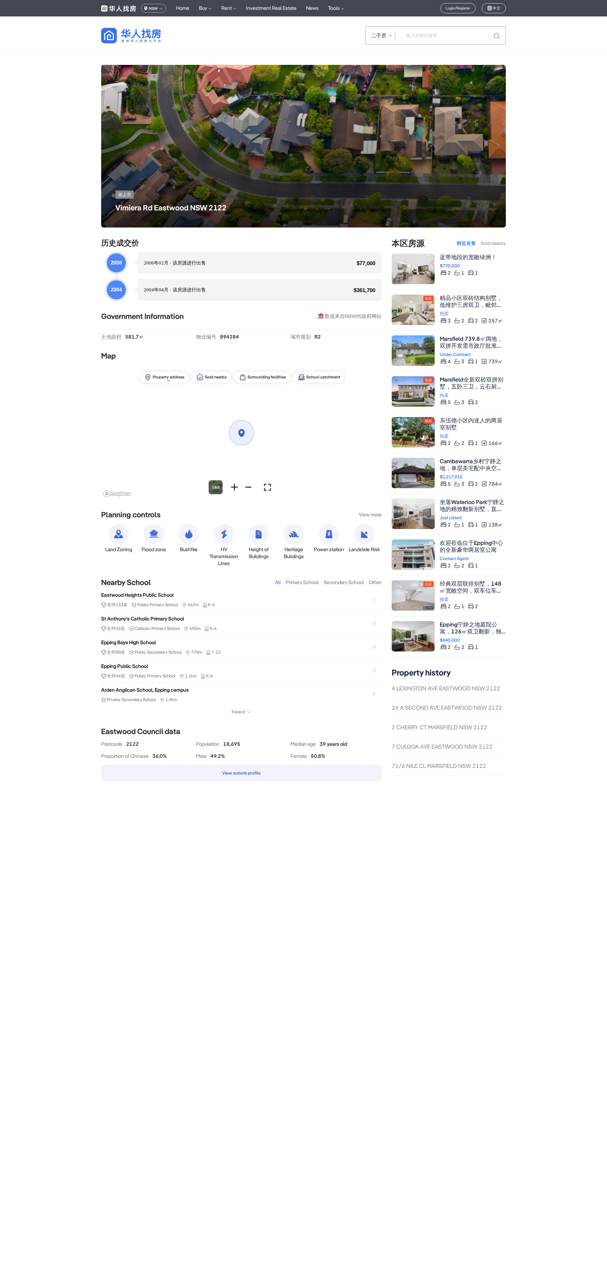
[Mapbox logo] (117, 493)
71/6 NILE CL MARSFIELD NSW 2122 (439, 766)
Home (182, 8)
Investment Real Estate (271, 8)
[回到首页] (142, 35)
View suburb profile (241, 773)
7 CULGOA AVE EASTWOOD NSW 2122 (442, 746)
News (312, 8)
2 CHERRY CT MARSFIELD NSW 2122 (439, 727)
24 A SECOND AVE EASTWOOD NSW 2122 (447, 707)
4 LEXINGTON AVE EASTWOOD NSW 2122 (446, 688)
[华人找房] (118, 8)
